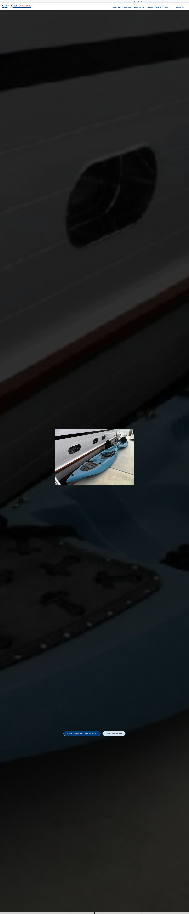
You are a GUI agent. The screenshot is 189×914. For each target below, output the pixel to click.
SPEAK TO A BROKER (114, 733)
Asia (168, 2)
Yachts (114, 7)
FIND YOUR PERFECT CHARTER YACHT (82, 733)
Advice (150, 7)
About (166, 7)
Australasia (182, 2)
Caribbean (174, 2)
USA (146, 2)
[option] (94, 457)
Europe (155, 2)
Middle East (162, 2)
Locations (127, 7)
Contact (178, 7)
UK (150, 2)
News (158, 7)
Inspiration (139, 7)
